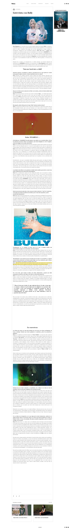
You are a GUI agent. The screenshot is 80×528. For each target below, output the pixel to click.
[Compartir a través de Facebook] (13, 496)
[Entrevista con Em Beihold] (43, 510)
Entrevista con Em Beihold (41, 517)
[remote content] (32, 316)
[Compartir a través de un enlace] (19, 496)
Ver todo (50, 502)
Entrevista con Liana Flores (20, 517)
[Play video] (32, 124)
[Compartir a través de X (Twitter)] (16, 496)
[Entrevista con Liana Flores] (21, 510)
